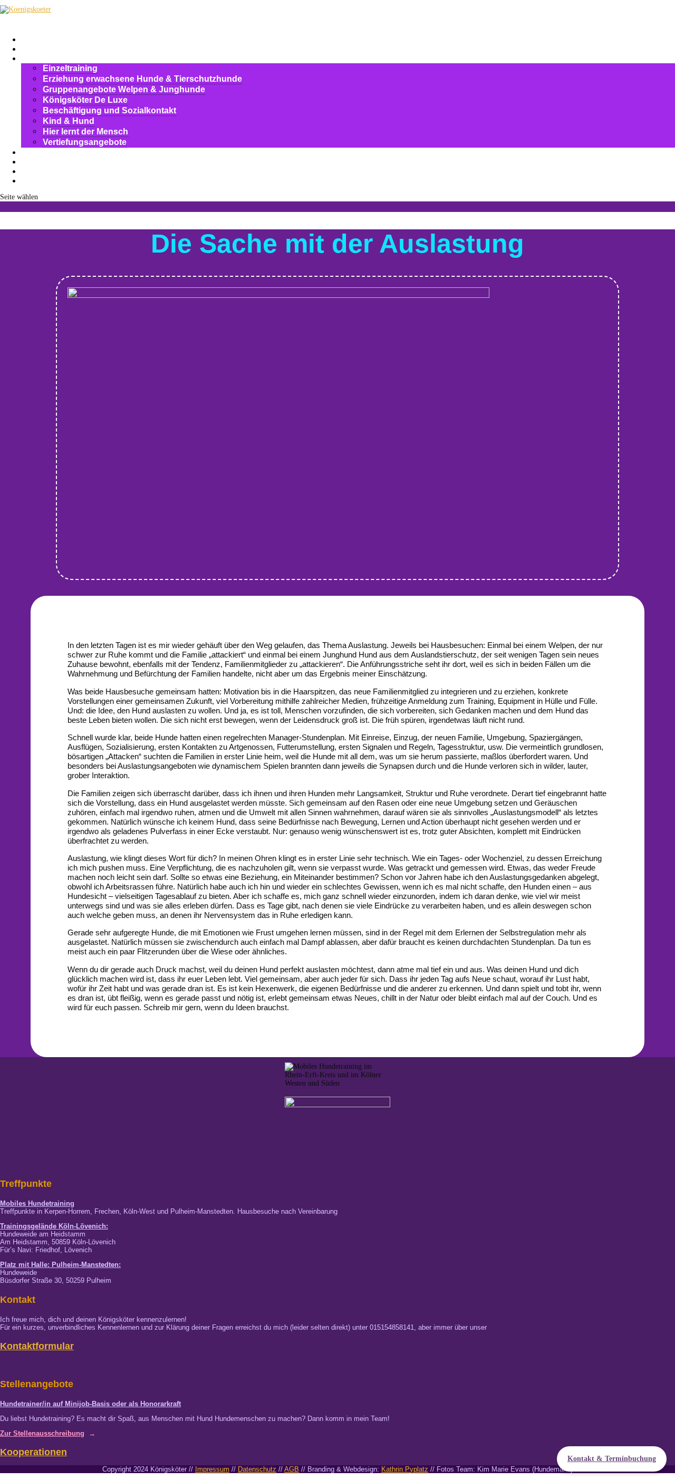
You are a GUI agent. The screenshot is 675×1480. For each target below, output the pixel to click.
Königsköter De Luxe (85, 99)
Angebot (43, 58)
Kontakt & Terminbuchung (611, 1459)
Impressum (212, 1469)
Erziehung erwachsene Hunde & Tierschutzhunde (142, 78)
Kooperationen (33, 1452)
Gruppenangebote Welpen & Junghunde (124, 89)
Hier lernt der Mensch (85, 131)
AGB (291, 1469)
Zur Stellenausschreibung (42, 1433)
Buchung (45, 180)
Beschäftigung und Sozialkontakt (109, 110)
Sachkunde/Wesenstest (73, 152)
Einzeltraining (70, 68)
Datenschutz (257, 1469)
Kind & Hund (68, 121)
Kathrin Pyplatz (404, 1469)
